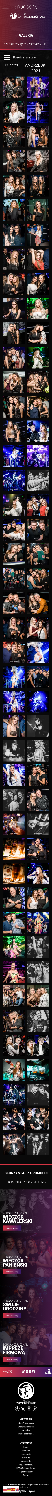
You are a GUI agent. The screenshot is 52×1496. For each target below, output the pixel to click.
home (26, 1447)
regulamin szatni (26, 1472)
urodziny (26, 1430)
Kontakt (26, 1475)
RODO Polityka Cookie (26, 1468)
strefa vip (26, 1458)
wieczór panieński (26, 1427)
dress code (26, 1461)
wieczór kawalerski (26, 1423)
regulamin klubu (26, 1465)
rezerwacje (26, 1454)
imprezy (26, 1451)
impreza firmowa (26, 1434)
